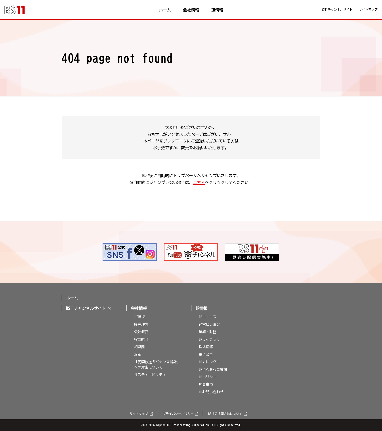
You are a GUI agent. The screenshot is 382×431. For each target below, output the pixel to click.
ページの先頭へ (333, 233)
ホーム (72, 298)
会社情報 (139, 308)
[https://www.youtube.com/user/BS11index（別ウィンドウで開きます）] (191, 252)
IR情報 (201, 308)
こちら (199, 182)
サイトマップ (368, 9)
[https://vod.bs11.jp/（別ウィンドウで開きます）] (252, 252)
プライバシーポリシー (178, 413)
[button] (155, 307)
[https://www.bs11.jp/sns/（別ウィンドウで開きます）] (130, 252)
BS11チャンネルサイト (337, 9)
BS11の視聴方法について (225, 413)
